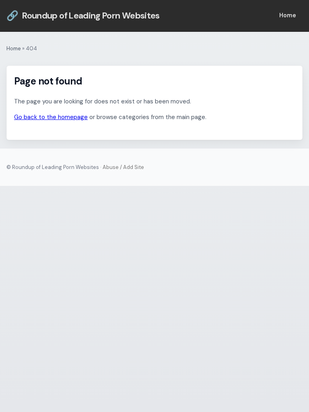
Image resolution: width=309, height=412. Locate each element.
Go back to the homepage (51, 117)
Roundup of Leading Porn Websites (83, 15)
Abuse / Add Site (123, 167)
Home (287, 15)
